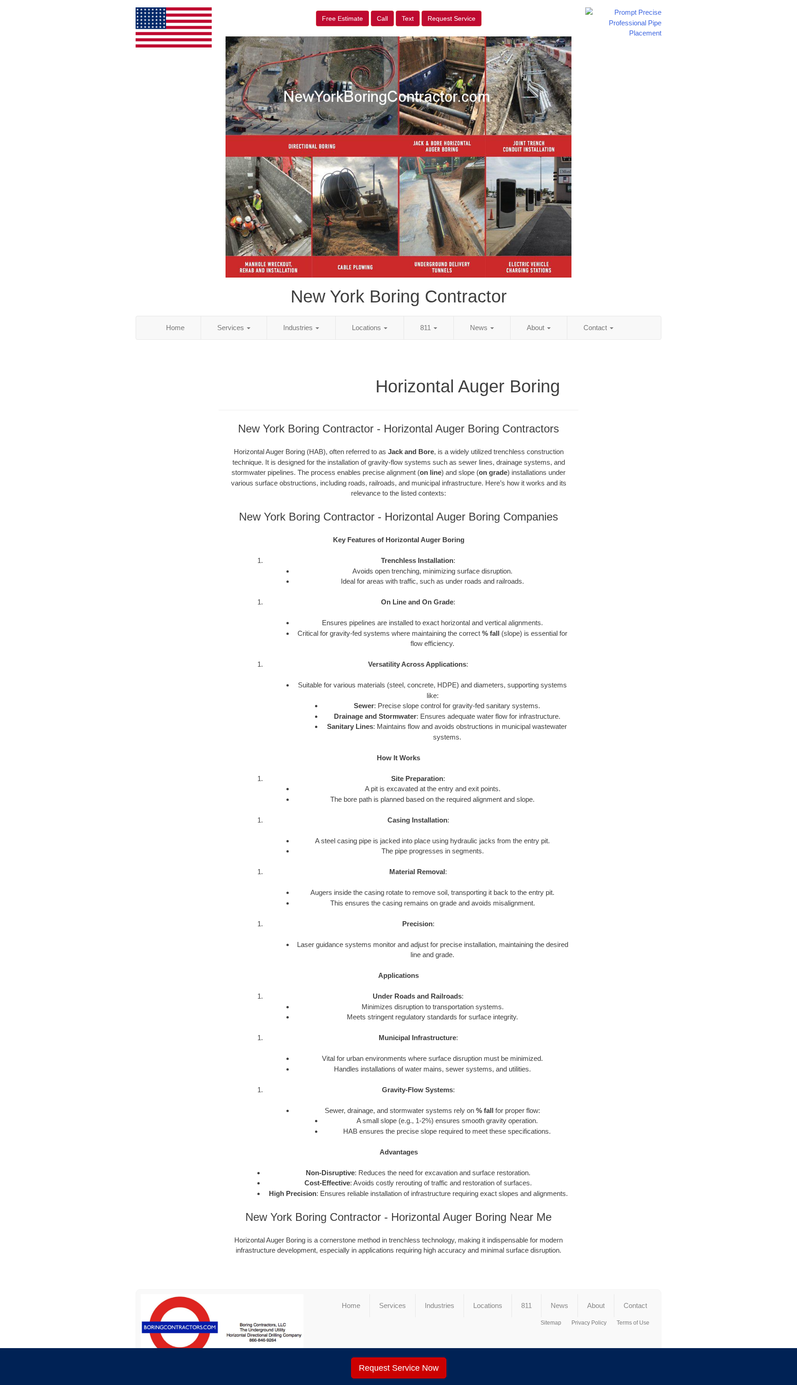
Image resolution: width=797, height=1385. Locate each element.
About (536, 327)
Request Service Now (399, 1368)
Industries (299, 327)
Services (231, 327)
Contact (596, 327)
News (479, 327)
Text (408, 18)
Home (175, 327)
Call (382, 18)
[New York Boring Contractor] (222, 1331)
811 (426, 327)
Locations (367, 327)
